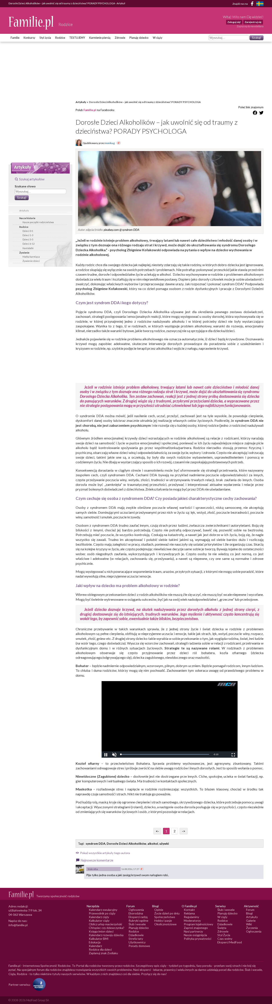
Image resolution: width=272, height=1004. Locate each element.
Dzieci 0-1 (28, 231)
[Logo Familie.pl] (31, 23)
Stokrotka (93, 869)
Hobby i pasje (163, 920)
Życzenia (252, 928)
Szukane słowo (25, 186)
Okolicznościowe (165, 924)
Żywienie (24, 252)
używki (164, 843)
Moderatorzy (192, 920)
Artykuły (24, 210)
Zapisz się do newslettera (250, 26)
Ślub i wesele (137, 924)
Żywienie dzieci (31, 261)
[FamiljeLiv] (260, 3)
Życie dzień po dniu (167, 913)
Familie (15, 37)
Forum (250, 909)
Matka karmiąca (31, 256)
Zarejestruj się (253, 22)
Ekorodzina (136, 913)
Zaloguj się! (234, 22)
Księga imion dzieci (101, 931)
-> (183, 831)
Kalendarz (95, 946)
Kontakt (189, 909)
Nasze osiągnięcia (195, 935)
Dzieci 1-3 (28, 235)
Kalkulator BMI (99, 938)
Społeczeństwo (164, 917)
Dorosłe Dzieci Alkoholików (126, 843)
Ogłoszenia (136, 909)
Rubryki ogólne (138, 920)
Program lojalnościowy (198, 924)
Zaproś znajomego (196, 928)
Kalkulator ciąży (99, 920)
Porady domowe (139, 946)
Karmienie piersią (99, 37)
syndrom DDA (95, 843)
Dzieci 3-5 (28, 239)
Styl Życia (223, 935)
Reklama (189, 913)
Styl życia (45, 37)
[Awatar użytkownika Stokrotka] (80, 869)
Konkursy (29, 37)
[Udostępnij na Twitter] (261, 113)
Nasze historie (27, 218)
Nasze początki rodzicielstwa (38, 222)
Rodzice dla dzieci (100, 949)
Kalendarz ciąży (99, 917)
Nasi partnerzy (193, 931)
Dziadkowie (136, 935)
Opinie (158, 909)
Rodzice (60, 37)
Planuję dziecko (139, 37)
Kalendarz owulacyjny (103, 909)
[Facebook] (252, 4)
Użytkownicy (137, 942)
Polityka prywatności (197, 938)
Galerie (251, 920)
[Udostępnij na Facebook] (255, 113)
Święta (221, 928)
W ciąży (157, 37)
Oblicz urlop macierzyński (105, 924)
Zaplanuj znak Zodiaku (103, 953)
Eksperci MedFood (229, 942)
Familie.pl (90, 110)
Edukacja (95, 942)
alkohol (152, 843)
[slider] (165, 754)
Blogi (249, 913)
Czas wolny (224, 938)
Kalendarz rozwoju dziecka (106, 935)
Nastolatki (28, 248)
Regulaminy (191, 917)
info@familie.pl (18, 925)
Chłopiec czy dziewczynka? (106, 928)
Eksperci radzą (138, 917)
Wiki (249, 924)
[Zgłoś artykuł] (118, 143)
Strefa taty (136, 938)
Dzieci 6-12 (28, 243)
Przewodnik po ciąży (102, 913)
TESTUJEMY (77, 37)
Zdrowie (120, 37)
